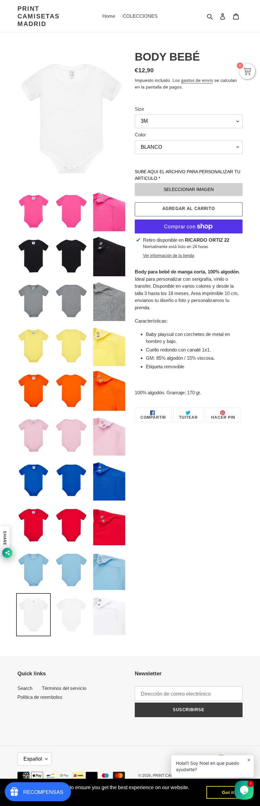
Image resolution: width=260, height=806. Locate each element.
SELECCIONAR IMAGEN (189, 189)
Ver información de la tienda (168, 255)
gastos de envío (197, 80)
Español (32, 759)
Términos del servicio (64, 688)
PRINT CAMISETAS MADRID (38, 16)
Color (140, 134)
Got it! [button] (229, 792)
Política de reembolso (39, 697)
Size (139, 109)
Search (24, 688)
